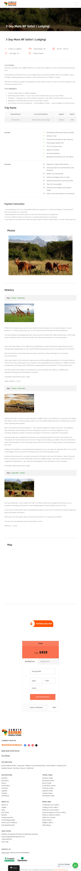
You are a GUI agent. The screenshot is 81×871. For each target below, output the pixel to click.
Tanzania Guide (47, 788)
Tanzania (4, 788)
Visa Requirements (8, 825)
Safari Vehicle (47, 820)
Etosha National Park (8, 766)
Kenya (3, 783)
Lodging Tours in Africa (50, 807)
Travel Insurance (7, 817)
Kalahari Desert (6, 768)
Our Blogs (5, 756)
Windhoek (29, 768)
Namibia (4, 778)
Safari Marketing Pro (61, 870)
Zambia (4, 793)
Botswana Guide (48, 781)
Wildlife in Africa (47, 823)
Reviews (4, 815)
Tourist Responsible (8, 820)
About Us (4, 805)
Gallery (3, 807)
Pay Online (5, 812)
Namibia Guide (47, 778)
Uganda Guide (47, 791)
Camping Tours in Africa (50, 805)
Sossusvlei (20, 766)
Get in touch (5, 853)
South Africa (5, 786)
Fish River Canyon (19, 768)
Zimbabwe (5, 796)
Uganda (4, 791)
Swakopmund (61, 766)
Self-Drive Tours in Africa (50, 810)
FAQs (3, 810)
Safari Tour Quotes (48, 817)
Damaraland (51, 766)
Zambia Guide (47, 793)
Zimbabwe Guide (48, 796)
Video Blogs (46, 825)
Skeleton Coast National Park (35, 766)
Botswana (5, 781)
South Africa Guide (48, 786)
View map (4, 842)
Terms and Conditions (9, 823)
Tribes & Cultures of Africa (51, 815)
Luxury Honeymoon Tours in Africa (54, 812)
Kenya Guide (46, 783)
